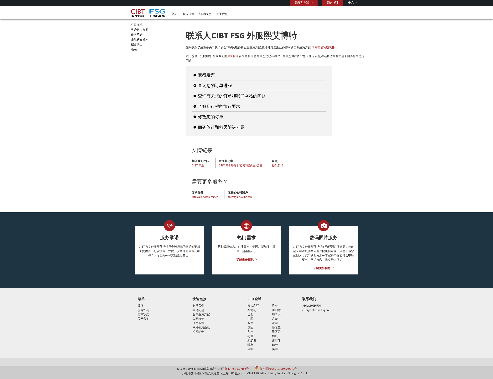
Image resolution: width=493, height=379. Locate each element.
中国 (250, 319)
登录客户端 (301, 2)
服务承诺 (137, 34)
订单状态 (205, 14)
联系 (134, 49)
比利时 (276, 310)
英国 (250, 349)
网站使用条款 (201, 327)
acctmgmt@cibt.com (240, 197)
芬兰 (250, 323)
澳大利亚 (253, 305)
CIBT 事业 (198, 165)
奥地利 (251, 310)
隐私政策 (198, 319)
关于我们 (222, 14)
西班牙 (276, 340)
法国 (275, 323)
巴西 (250, 314)
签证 (175, 14)
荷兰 (250, 336)
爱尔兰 (276, 327)
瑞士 (275, 345)
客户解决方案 (139, 29)
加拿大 (276, 314)
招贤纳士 (137, 44)
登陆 (329, 2)
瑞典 (250, 345)
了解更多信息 (245, 259)
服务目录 (233, 56)
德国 (250, 327)
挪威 (275, 336)
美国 (275, 349)
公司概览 (137, 25)
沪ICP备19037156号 (237, 369)
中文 (351, 2)
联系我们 (198, 305)
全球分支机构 (139, 39)
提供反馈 (277, 165)
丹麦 (275, 319)
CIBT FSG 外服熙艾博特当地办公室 (240, 165)
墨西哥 (276, 331)
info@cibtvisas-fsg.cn (205, 197)
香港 (275, 305)
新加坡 (251, 340)
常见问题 (198, 310)
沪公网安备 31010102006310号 (278, 368)
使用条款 (198, 323)
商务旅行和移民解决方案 (221, 127)
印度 (250, 331)
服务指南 (188, 14)
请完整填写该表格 (323, 47)
